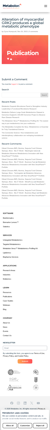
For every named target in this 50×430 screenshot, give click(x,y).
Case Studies (8, 301)
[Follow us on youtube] (38, 403)
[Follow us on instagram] (18, 403)
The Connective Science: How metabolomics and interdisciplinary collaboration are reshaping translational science (22, 135)
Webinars (6, 305)
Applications (9, 266)
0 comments (33, 31)
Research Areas (9, 270)
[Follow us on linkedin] (25, 403)
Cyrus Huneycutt (10, 31)
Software (8, 213)
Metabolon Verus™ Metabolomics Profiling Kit (20, 248)
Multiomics (7, 279)
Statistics (6, 227)
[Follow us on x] (31, 403)
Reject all (40, 425)
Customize (25, 425)
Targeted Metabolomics (12, 244)
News (5, 327)
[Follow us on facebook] (11, 403)
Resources (7, 292)
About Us (6, 323)
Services (7, 235)
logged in (14, 84)
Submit (25, 361)
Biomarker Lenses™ (11, 222)
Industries (6, 275)
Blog (4, 309)
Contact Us (7, 335)
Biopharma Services (10, 257)
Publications (7, 296)
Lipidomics (7, 253)
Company (7, 318)
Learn (6, 288)
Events (5, 331)
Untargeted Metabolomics (12, 240)
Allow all (9, 425)
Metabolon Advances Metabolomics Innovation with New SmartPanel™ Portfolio (24, 164)
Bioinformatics (8, 218)
